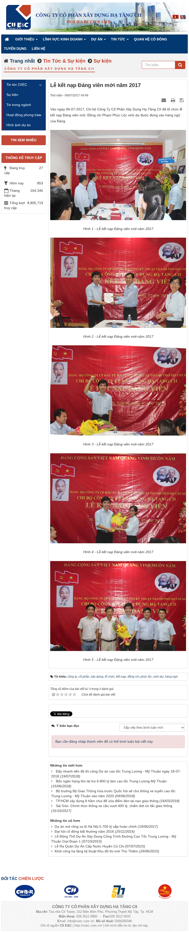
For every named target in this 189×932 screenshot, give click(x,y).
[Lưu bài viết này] (182, 100)
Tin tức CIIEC (16, 85)
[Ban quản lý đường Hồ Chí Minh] (164, 891)
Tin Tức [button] (118, 39)
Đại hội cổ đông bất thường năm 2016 (84, 831)
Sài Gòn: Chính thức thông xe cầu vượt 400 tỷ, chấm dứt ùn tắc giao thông (114, 806)
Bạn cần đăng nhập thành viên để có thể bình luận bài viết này (104, 741)
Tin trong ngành (18, 105)
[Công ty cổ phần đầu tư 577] (118, 891)
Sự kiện (12, 95)
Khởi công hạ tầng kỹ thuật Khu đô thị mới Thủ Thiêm (96, 851)
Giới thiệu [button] (25, 39)
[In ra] (173, 100)
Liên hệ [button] (38, 49)
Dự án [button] (97, 39)
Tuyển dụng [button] (15, 49)
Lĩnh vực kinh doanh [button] (63, 39)
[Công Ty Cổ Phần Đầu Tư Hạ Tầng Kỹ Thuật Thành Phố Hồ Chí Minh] (71, 891)
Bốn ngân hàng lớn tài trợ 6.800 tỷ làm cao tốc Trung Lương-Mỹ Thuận (111, 781)
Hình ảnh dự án (18, 125)
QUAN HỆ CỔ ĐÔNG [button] (150, 39)
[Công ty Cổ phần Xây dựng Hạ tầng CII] (18, 17)
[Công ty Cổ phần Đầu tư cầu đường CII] (24, 891)
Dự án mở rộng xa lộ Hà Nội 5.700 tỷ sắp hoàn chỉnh (96, 826)
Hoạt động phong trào (23, 115)
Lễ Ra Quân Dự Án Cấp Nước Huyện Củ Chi (89, 846)
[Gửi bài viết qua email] (164, 100)
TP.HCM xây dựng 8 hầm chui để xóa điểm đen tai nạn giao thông (107, 801)
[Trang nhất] (7, 39)
